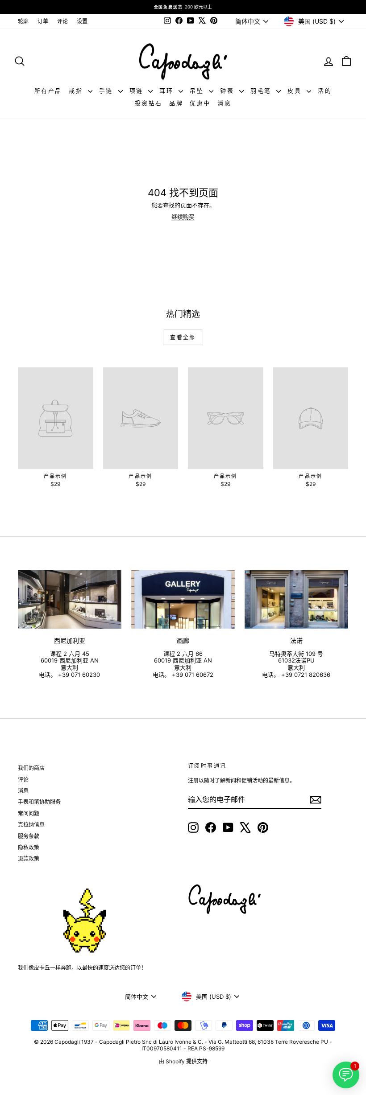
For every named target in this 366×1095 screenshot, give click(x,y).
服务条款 (28, 836)
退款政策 (28, 858)
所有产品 (48, 90)
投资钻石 (148, 103)
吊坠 (198, 90)
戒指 (77, 90)
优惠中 (200, 103)
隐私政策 (28, 847)
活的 (325, 90)
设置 (82, 21)
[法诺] (296, 599)
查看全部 (183, 337)
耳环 (167, 90)
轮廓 (23, 21)
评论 (62, 21)
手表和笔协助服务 (39, 802)
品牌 (176, 103)
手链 (107, 90)
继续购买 (183, 216)
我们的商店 (31, 768)
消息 (224, 103)
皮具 (295, 90)
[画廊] (183, 599)
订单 (42, 21)
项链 (137, 90)
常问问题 (28, 813)
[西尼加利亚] (69, 599)
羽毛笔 (262, 90)
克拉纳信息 (31, 824)
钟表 (228, 90)
